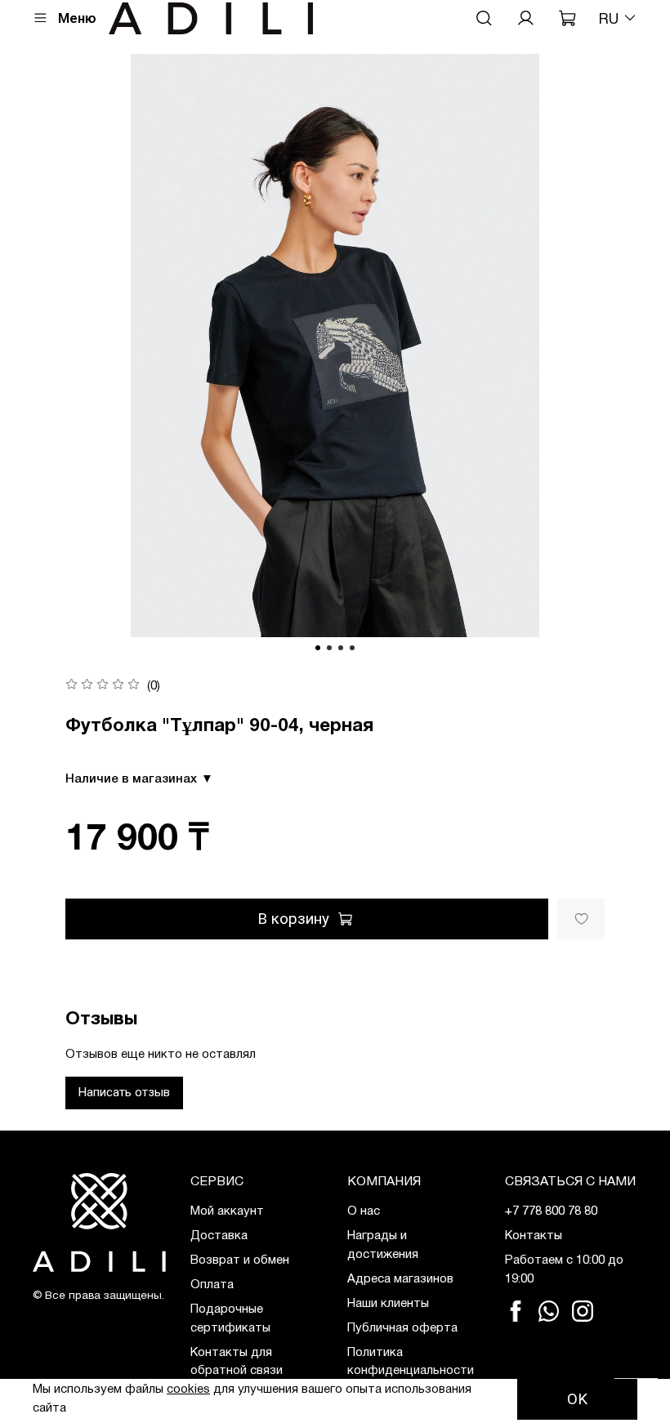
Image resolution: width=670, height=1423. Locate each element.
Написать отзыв (124, 1092)
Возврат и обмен (239, 1260)
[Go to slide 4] (352, 647)
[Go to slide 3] (340, 647)
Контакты (533, 1236)
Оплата (212, 1285)
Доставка (219, 1236)
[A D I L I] (99, 1222)
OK (577, 1399)
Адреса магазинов (400, 1279)
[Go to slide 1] (317, 647)
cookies (188, 1389)
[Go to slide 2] (329, 647)
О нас (363, 1211)
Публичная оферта (402, 1328)
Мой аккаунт (227, 1211)
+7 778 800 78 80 (551, 1211)
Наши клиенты (388, 1303)
